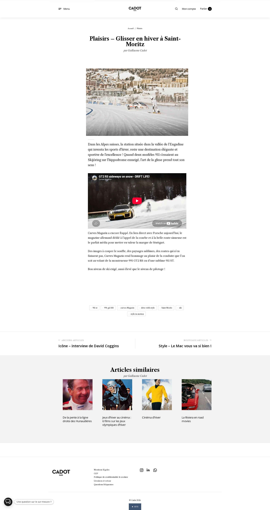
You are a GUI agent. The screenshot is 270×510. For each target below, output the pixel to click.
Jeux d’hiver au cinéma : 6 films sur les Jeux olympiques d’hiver (116, 421)
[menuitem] (189, 8)
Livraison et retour (102, 481)
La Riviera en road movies (192, 419)
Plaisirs (139, 28)
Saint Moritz (167, 308)
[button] (8, 502)
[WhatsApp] (155, 470)
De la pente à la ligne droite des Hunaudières (77, 419)
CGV (96, 473)
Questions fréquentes (103, 484)
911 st (95, 308)
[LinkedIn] (148, 470)
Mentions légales (101, 470)
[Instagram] (141, 470)
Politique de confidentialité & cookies (111, 477)
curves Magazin (127, 308)
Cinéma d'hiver (151, 417)
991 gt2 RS (109, 308)
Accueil (130, 28)
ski (180, 308)
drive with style (148, 308)
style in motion (137, 314)
